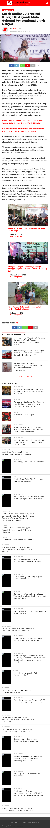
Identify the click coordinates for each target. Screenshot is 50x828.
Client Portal (33, 822)
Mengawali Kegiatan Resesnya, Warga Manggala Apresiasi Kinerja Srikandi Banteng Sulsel (27, 268)
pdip (18, 323)
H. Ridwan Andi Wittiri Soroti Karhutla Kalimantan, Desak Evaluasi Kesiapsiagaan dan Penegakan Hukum (29, 341)
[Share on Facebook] (11, 65)
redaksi (15, 28)
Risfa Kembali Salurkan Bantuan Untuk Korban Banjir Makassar (24, 308)
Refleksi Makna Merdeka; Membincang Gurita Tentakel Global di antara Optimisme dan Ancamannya (29, 366)
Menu (24, 822)
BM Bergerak (16, 236)
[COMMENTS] (38, 65)
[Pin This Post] (27, 65)
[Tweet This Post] (16, 65)
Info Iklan (15, 822)
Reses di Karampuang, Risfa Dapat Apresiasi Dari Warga (27, 229)
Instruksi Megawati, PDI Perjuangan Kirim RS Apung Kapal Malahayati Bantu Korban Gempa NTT (29, 353)
